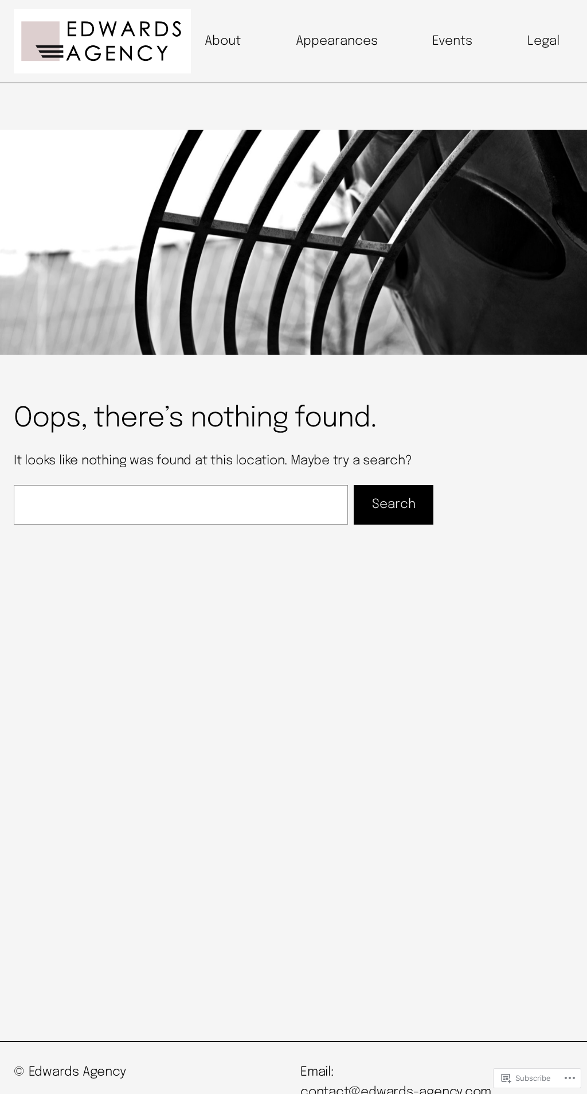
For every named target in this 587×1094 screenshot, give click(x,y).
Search (394, 504)
